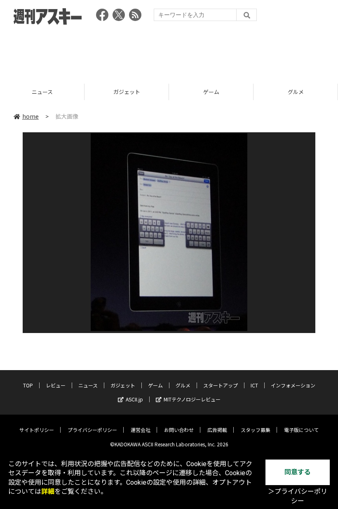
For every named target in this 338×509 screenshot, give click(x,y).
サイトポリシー (36, 429)
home (30, 116)
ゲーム (211, 92)
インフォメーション (293, 385)
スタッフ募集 (255, 429)
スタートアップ (220, 385)
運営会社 (140, 429)
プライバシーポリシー (92, 429)
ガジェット (126, 92)
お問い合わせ (179, 429)
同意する (297, 472)
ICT (254, 385)
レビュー (56, 385)
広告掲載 (217, 429)
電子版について (301, 429)
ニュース (42, 92)
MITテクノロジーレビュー (192, 399)
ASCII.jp (134, 399)
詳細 (47, 491)
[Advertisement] (169, 51)
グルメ (296, 92)
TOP (28, 385)
